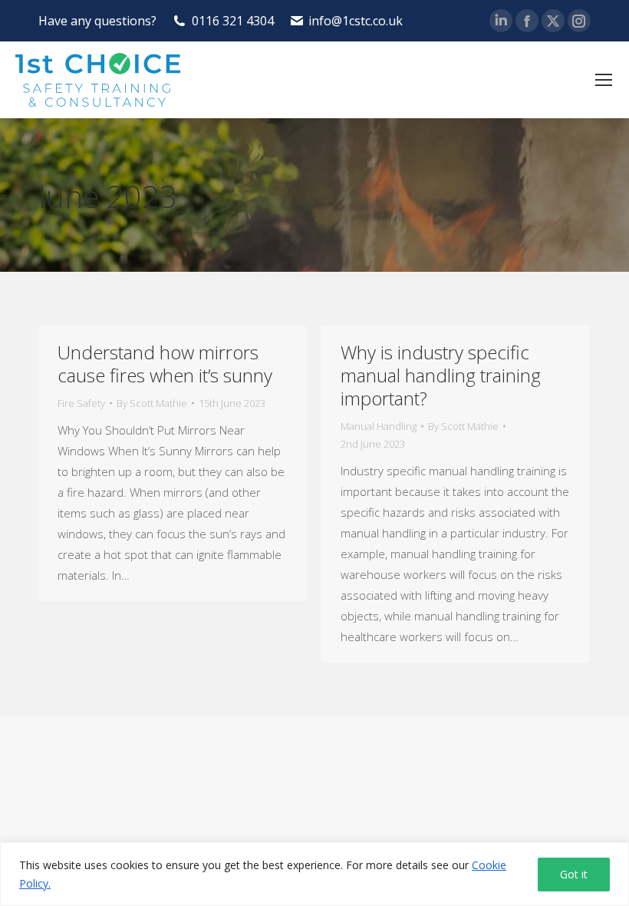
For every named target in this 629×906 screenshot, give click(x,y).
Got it (574, 874)
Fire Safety (81, 403)
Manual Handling (379, 426)
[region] (314, 874)
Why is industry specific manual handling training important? (441, 375)
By (152, 403)
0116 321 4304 (233, 20)
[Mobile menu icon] (604, 80)
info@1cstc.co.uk (355, 20)
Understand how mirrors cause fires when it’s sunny (165, 363)
